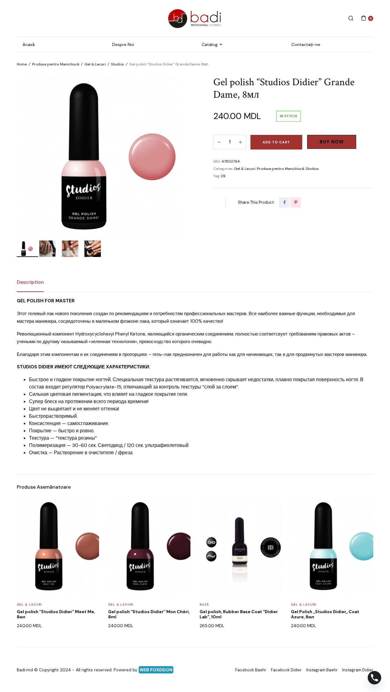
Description (30, 282)
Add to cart (276, 142)
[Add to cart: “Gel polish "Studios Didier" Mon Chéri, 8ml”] (181, 523)
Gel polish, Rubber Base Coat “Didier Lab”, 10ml (239, 614)
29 (223, 176)
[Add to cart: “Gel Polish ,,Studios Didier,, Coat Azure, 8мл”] (364, 523)
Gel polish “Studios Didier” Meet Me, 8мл (56, 614)
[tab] (30, 282)
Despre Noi (123, 44)
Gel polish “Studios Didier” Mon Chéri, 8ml (149, 614)
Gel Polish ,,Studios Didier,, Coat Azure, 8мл (325, 614)
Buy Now (332, 142)
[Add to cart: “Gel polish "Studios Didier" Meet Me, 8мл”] (90, 523)
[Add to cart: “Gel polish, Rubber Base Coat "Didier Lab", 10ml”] (273, 523)
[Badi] (195, 18)
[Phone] (374, 677)
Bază (204, 604)
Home (22, 64)
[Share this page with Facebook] (284, 202)
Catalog (210, 44)
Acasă (29, 44)
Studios (117, 64)
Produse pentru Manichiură (55, 64)
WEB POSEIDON (156, 670)
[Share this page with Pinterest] (295, 202)
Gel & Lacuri (95, 64)
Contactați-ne (305, 44)
